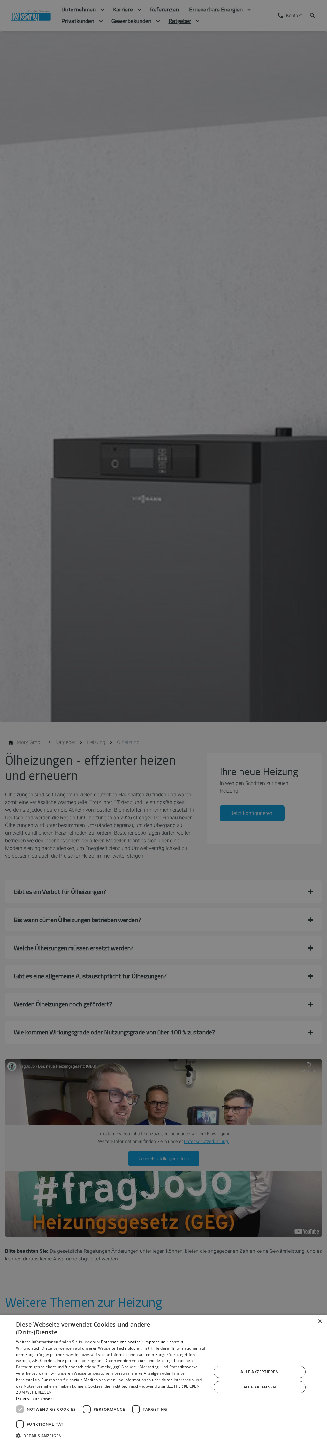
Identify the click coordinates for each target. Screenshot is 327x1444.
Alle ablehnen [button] (259, 1387)
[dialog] (163, 1379)
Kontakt (176, 1341)
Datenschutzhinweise (36, 1398)
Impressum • (156, 1341)
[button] (111, 1435)
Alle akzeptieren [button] (259, 1371)
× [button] (319, 1321)
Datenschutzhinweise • (123, 1341)
